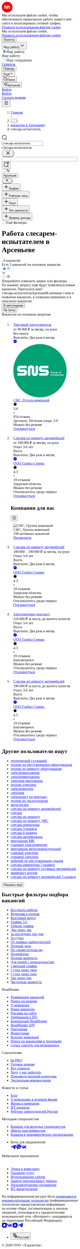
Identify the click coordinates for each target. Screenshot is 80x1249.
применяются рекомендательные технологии (39, 1198)
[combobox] (22, 143)
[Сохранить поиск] (6, 165)
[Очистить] (8, 153)
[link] (9, 79)
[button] (7, 89)
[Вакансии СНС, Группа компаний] (44, 371)
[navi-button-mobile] (6, 103)
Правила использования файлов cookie (31, 35)
